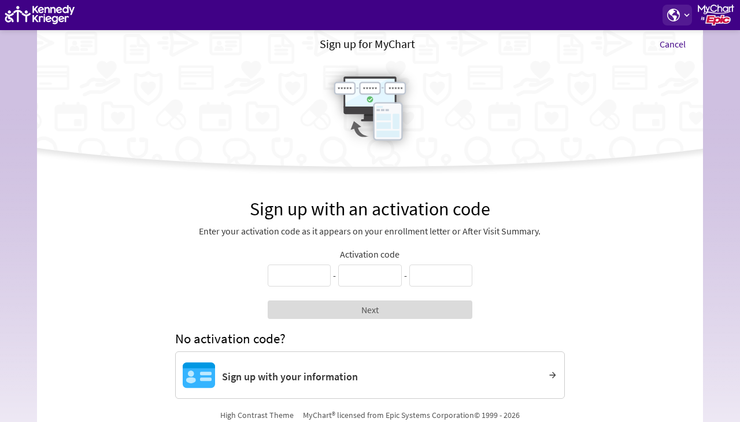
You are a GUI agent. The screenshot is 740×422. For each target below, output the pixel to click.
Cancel (673, 44)
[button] (677, 15)
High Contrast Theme (257, 415)
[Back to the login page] (40, 15)
